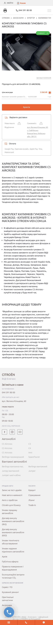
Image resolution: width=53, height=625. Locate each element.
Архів (4, 556)
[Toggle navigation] (49, 10)
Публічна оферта (10, 561)
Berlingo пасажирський (13, 457)
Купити (26, 107)
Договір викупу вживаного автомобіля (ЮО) (13, 532)
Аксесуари (7, 605)
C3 (29, 444)
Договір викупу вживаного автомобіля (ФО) (13, 521)
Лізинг (31, 500)
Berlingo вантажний (37, 466)
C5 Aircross (7, 444)
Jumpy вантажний (10, 471)
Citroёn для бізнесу (11, 505)
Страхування (34, 495)
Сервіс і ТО (7, 587)
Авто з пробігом (9, 500)
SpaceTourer (34, 457)
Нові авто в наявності (12, 495)
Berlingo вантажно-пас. (13, 466)
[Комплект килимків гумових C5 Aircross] (26, 52)
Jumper (32, 471)
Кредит (32, 490)
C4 (29, 448)
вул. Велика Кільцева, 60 (14, 401)
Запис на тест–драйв (11, 490)
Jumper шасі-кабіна (11, 475)
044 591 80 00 (8, 392)
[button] (21, 3)
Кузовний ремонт (10, 592)
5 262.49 (43, 92)
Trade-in (32, 505)
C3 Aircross (7, 448)
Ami (30, 452)
